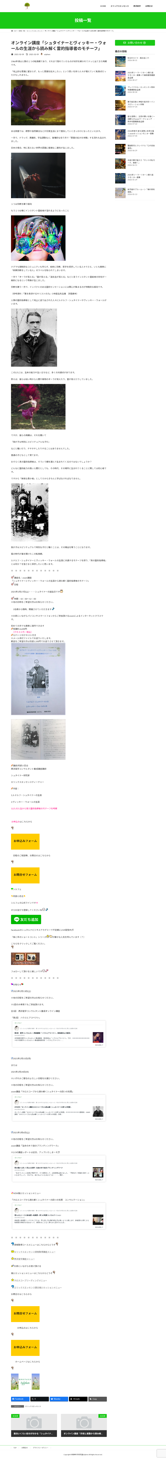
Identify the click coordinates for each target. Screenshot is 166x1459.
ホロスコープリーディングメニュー (30, 1280)
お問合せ (25, 1448)
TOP (14, 1448)
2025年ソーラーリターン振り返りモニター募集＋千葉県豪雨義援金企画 (141, 75)
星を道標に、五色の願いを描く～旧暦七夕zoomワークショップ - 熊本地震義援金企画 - (141, 118)
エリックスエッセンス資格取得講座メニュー (35, 1252)
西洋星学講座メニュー (24, 1259)
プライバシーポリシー (40, 1448)
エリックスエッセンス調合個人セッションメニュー (38, 1287)
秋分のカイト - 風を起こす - (139, 58)
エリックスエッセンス (33, 1406)
